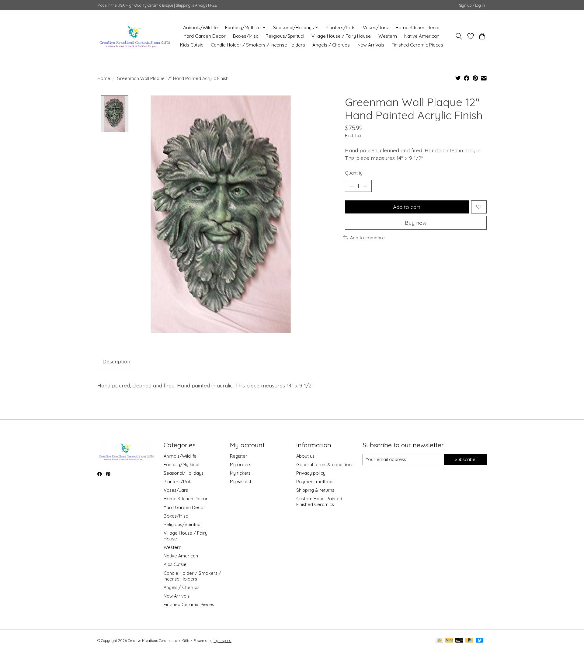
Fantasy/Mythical (181, 464)
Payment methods (315, 481)
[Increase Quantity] (365, 186)
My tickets (240, 473)
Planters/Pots (341, 27)
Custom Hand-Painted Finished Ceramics (319, 501)
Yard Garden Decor (205, 36)
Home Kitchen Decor (417, 27)
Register (238, 456)
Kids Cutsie (191, 45)
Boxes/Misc (245, 36)
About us (305, 456)
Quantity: (354, 173)
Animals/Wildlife (200, 27)
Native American (422, 36)
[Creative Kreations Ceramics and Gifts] (134, 36)
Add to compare (367, 238)
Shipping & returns (315, 490)
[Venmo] (480, 640)
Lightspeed (222, 640)
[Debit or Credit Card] (459, 640)
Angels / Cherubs (331, 45)
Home (103, 78)
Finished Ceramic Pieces (417, 45)
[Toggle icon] (458, 36)
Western (387, 36)
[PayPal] (449, 640)
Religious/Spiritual (285, 36)
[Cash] (439, 640)
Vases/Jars (375, 27)
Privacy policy (310, 473)
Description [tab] (116, 361)
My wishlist (240, 481)
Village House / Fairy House (341, 36)
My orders (240, 464)
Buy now (415, 222)
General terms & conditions (324, 464)
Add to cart (406, 206)
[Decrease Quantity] (351, 186)
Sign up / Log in (472, 5)
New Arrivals (370, 45)
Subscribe (465, 459)
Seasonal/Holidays (183, 473)
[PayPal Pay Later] (469, 640)
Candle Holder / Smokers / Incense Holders (258, 45)
